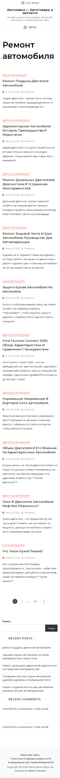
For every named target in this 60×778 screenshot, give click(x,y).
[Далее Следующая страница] (44, 601)
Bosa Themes (37, 770)
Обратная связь (30, 754)
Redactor (30, 92)
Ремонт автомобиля (14, 75)
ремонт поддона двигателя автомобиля (26, 647)
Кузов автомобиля (13, 281)
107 (35, 601)
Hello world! (41, 708)
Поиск (6, 621)
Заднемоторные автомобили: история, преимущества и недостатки (26, 130)
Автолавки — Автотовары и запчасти (30, 11)
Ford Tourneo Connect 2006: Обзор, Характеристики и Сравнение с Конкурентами (25, 345)
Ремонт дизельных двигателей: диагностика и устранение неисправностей (28, 184)
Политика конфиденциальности (30, 758)
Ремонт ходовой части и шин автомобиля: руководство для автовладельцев (27, 238)
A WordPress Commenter (17, 708)
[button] (30, 27)
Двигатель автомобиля (16, 120)
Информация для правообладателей (31, 762)
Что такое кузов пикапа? (22, 551)
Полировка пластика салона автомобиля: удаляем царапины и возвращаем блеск (26, 678)
